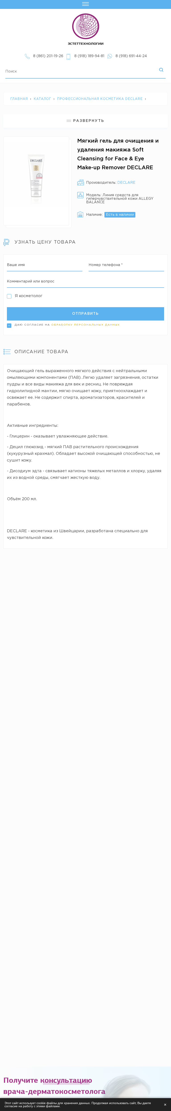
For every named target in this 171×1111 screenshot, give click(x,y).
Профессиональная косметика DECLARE (100, 99)
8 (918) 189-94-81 (89, 56)
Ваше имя (16, 265)
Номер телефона (106, 265)
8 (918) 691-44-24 (131, 56)
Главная (19, 99)
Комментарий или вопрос (30, 281)
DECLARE (126, 182)
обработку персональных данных (85, 325)
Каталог (42, 99)
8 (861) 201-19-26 (48, 56)
